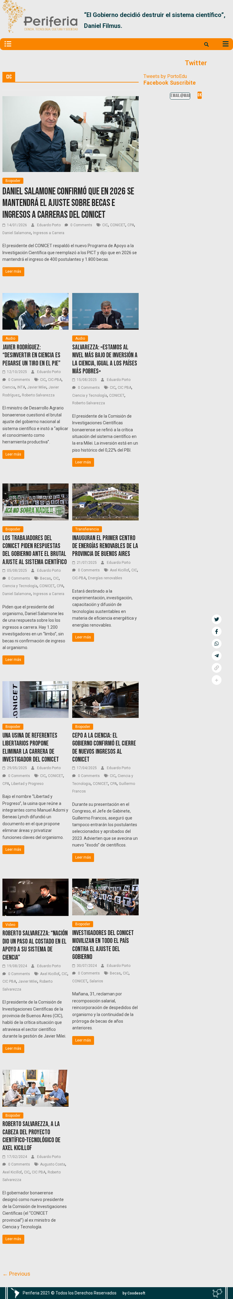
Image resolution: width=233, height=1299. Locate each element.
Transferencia (87, 529)
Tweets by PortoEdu (165, 76)
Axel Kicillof (119, 570)
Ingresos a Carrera (48, 233)
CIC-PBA (55, 380)
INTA (21, 387)
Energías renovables (105, 578)
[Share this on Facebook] (216, 631)
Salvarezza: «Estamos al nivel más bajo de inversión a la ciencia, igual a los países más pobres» (104, 359)
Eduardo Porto (49, 225)
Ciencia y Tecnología (89, 395)
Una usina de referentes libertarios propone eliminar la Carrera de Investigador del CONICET (30, 748)
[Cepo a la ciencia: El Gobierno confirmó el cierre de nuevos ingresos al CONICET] (105, 685)
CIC (105, 225)
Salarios (96, 981)
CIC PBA (124, 387)
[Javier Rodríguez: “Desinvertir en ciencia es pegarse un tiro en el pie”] (35, 297)
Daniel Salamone (16, 233)
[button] (223, 20)
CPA (130, 225)
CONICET (117, 225)
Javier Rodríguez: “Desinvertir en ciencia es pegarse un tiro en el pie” (31, 355)
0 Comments (80, 225)
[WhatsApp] (216, 643)
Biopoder (12, 181)
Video (10, 925)
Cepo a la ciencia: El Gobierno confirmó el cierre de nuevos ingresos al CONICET (104, 748)
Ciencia (8, 387)
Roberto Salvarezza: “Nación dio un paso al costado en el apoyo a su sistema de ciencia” (35, 945)
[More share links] (216, 680)
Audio (10, 338)
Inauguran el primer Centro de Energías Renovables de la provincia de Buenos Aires (105, 546)
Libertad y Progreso (27, 784)
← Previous (16, 1273)
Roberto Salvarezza (38, 395)
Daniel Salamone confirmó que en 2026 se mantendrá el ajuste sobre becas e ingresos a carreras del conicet (68, 203)
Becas (45, 578)
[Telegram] (216, 656)
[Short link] (216, 668)
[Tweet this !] (216, 619)
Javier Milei (36, 387)
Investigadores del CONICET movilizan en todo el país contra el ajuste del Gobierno (103, 945)
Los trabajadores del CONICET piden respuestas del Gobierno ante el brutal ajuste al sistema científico (34, 550)
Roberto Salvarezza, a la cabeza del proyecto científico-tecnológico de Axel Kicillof (31, 1136)
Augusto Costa (52, 1164)
